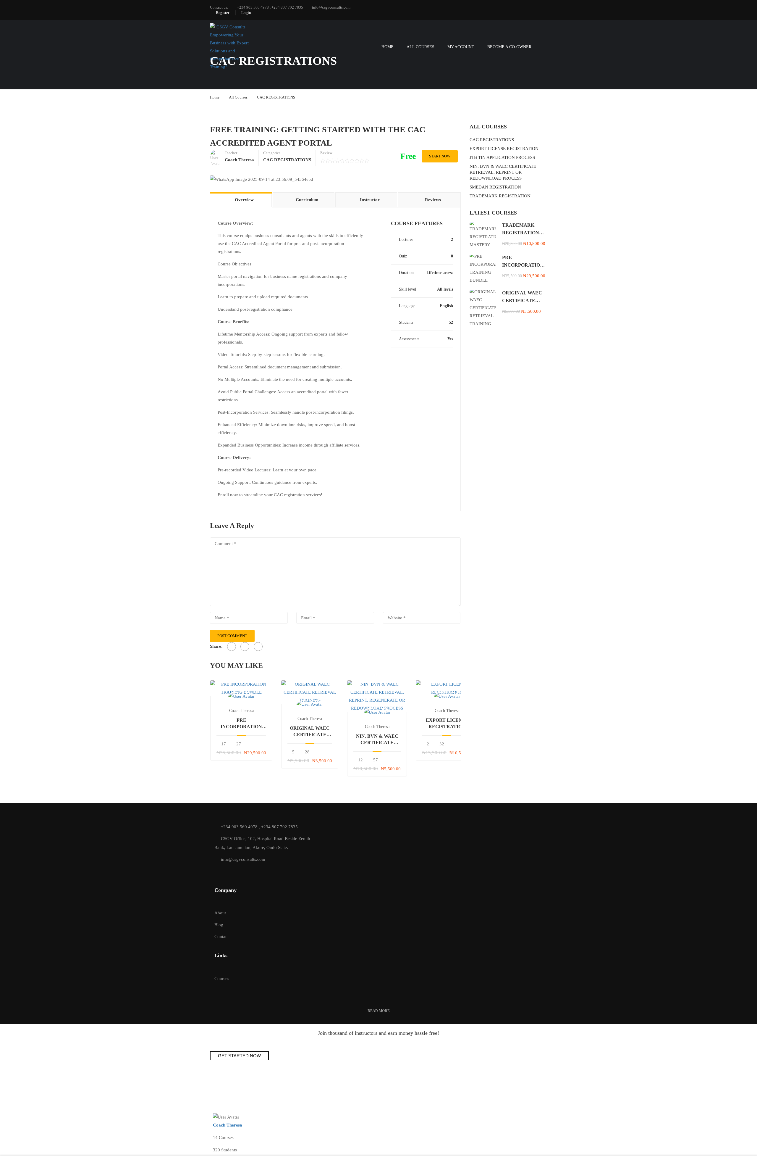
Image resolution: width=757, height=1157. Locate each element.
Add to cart (241, 688)
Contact (221, 936)
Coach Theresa (241, 710)
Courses (221, 978)
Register (222, 12)
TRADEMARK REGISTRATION (500, 196)
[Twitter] (244, 646)
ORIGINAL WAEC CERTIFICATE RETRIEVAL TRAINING (310, 732)
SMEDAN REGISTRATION (495, 187)
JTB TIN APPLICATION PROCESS (502, 157)
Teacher (231, 153)
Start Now (439, 156)
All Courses (420, 47)
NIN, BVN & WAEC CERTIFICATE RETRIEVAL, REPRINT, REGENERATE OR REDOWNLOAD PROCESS (377, 740)
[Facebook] (231, 646)
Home (387, 47)
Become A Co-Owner (509, 47)
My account (460, 47)
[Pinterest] (258, 646)
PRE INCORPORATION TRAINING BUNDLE (241, 724)
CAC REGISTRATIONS (276, 97)
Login (246, 12)
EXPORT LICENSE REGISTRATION (447, 723)
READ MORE (379, 1011)
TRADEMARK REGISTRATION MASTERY (520, 233)
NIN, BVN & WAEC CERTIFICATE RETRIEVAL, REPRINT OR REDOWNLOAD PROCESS (503, 172)
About (220, 913)
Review (326, 152)
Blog (218, 924)
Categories (271, 153)
